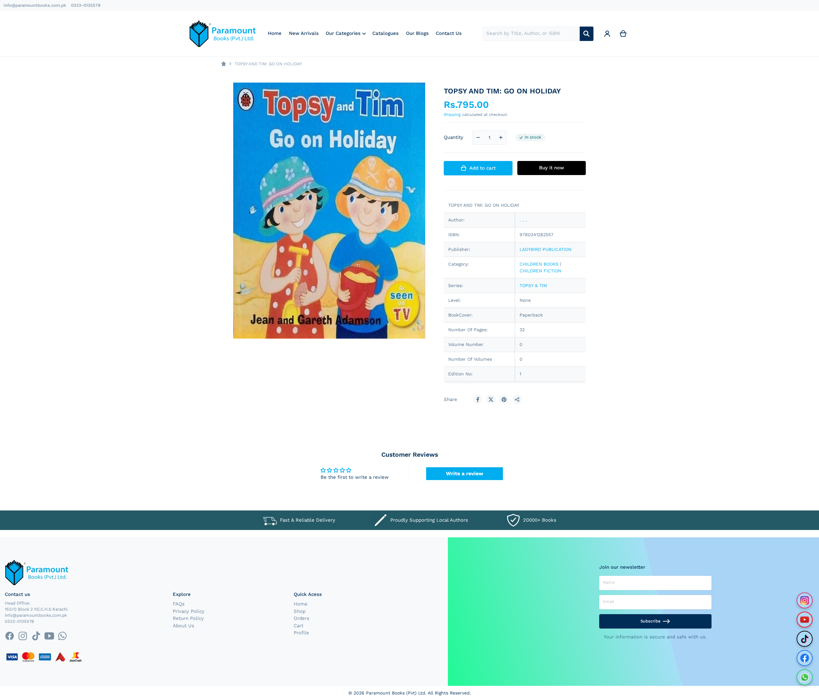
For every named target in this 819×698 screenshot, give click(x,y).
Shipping (452, 114)
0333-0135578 (85, 5)
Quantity (453, 137)
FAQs (179, 604)
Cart (298, 626)
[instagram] (22, 635)
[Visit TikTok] (805, 639)
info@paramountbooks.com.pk (35, 5)
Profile (301, 633)
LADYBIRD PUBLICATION (545, 249)
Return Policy (188, 618)
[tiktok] (36, 635)
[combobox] (531, 34)
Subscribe (650, 621)
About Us (183, 626)
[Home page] (223, 63)
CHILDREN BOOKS (539, 264)
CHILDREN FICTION (540, 270)
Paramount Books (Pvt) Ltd (395, 692)
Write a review (464, 473)
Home (300, 604)
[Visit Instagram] (805, 600)
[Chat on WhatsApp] (805, 677)
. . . (523, 219)
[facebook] (9, 635)
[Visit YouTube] (805, 620)
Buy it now (551, 168)
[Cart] (623, 33)
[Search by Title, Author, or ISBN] (586, 34)
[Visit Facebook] (805, 658)
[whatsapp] (62, 635)
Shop (300, 611)
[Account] (607, 33)
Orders (301, 618)
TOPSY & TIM (533, 285)
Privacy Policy (188, 611)
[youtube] (49, 635)
